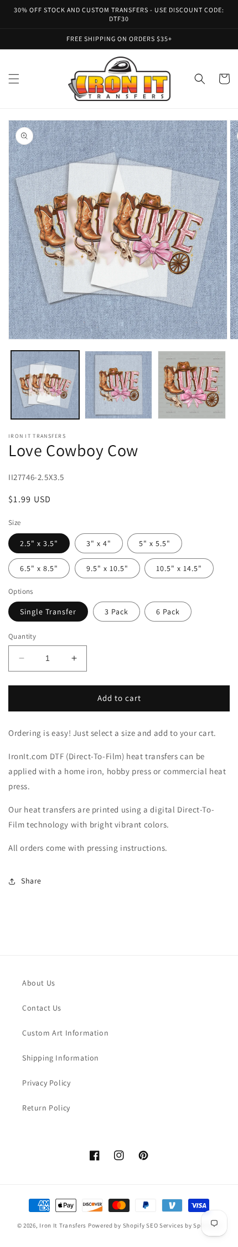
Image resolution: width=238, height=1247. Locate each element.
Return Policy (46, 1108)
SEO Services (164, 1225)
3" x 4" (98, 543)
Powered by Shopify (116, 1225)
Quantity (22, 636)
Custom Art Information (65, 1033)
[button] (14, 79)
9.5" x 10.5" (107, 568)
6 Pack (168, 612)
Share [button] (31, 881)
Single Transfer (48, 612)
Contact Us (41, 1008)
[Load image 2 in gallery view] (119, 385)
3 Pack (116, 612)
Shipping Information (60, 1058)
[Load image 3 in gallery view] (192, 385)
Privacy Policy (46, 1083)
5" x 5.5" (154, 543)
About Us (38, 983)
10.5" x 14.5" (179, 568)
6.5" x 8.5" (39, 568)
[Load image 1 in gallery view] (45, 385)
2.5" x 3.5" (39, 543)
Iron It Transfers (62, 1225)
